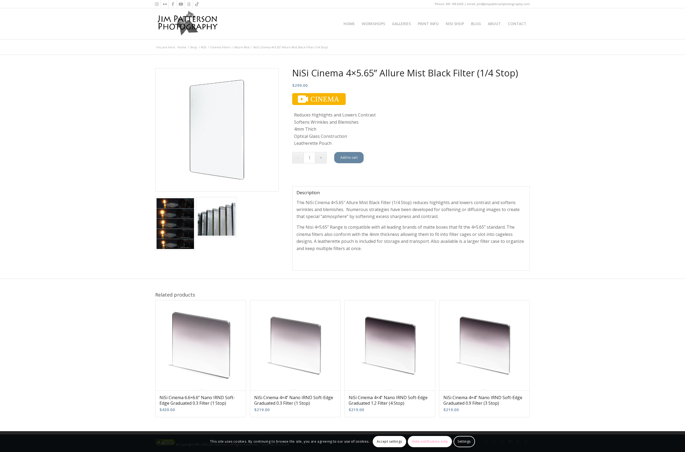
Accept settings (389, 441)
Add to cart (348, 157)
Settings (464, 441)
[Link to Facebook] (173, 4)
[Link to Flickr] (165, 4)
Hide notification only (430, 441)
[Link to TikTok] (197, 4)
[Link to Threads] (189, 4)
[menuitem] (349, 23)
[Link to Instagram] (157, 4)
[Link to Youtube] (181, 4)
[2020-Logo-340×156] (187, 23)
